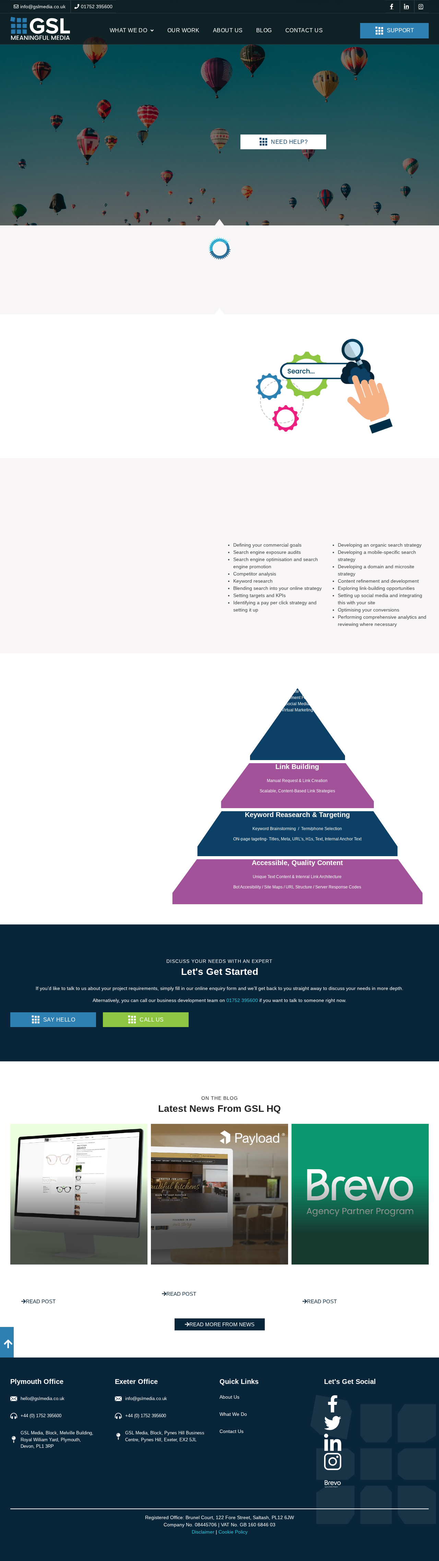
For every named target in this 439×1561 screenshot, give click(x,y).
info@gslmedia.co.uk (43, 6)
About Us (228, 30)
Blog (264, 30)
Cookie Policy (233, 1532)
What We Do (128, 30)
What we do (233, 1414)
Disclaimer (203, 1532)
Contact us (304, 30)
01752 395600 (96, 6)
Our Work (183, 30)
